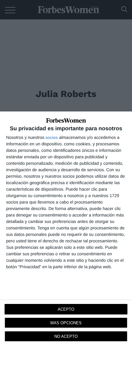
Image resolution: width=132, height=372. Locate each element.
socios (51, 137)
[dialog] (66, 241)
